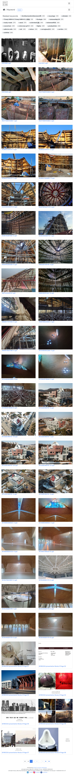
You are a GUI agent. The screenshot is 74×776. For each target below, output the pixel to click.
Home (4, 9)
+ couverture (9, 26)
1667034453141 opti (8, 293)
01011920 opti (6, 92)
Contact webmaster (42, 767)
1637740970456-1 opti (9, 121)
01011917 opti (43, 63)
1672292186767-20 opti (10, 465)
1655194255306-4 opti (9, 264)
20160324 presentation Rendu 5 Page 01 (15, 666)
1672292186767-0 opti (46, 408)
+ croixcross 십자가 (25, 26)
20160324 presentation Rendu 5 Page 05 (15, 724)
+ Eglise (40, 26)
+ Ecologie (41, 19)
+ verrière (62, 29)
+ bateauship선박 (56, 19)
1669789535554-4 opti (46, 322)
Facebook (45, 772)
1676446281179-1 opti (9, 609)
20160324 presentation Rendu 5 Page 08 (52, 752)
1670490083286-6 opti (10, 379)
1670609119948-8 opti (9, 408)
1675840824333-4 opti (9, 551)
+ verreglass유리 (47, 29)
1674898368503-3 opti (9, 523)
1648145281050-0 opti (9, 236)
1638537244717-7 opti (9, 178)
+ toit (22, 29)
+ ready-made (9, 22)
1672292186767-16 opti (10, 436)
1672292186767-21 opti (46, 465)
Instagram (37, 772)
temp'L (20, 10)
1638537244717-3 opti (46, 149)
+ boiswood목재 (52, 22)
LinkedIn (31, 772)
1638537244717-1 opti (9, 149)
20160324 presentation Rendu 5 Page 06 (52, 724)
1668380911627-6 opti (46, 293)
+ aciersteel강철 (36, 22)
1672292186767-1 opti (46, 436)
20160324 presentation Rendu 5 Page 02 (52, 666)
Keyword (11, 10)
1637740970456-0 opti (46, 92)
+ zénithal (8, 32)
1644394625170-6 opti (9, 207)
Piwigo (34, 767)
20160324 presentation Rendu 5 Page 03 (15, 695)
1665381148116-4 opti (46, 264)
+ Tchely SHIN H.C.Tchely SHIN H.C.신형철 (18, 19)
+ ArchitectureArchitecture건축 (33, 16)
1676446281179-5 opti (9, 637)
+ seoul (22, 22)
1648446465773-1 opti (46, 236)
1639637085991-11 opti (47, 178)
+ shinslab (66, 16)
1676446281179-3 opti (46, 609)
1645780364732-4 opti (46, 207)
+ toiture (32, 29)
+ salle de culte (9, 29)
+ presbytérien (53, 26)
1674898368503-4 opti (46, 523)
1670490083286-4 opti (47, 350)
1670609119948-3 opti (46, 379)
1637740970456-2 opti (46, 121)
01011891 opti (6, 63)
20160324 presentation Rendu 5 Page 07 (15, 752)
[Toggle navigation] (69, 3)
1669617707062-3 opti (9, 322)
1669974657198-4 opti (9, 350)
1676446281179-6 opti (46, 637)
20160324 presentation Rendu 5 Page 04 (52, 695)
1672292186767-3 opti (9, 494)
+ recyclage (52, 16)
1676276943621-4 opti (9, 580)
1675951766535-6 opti (46, 551)
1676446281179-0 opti (46, 580)
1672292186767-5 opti (46, 494)
